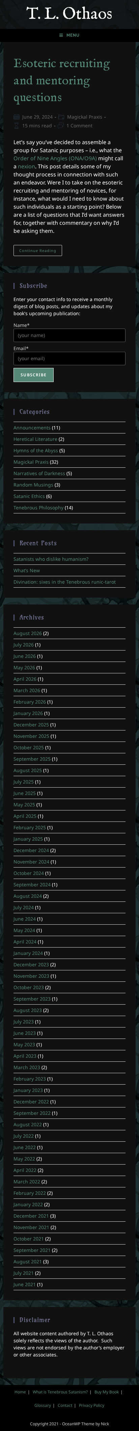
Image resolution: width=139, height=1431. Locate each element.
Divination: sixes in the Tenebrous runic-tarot (64, 582)
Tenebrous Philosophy (38, 507)
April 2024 (24, 941)
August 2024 (27, 896)
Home (20, 1392)
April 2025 (24, 816)
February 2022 (29, 1193)
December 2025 (31, 724)
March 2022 (26, 1181)
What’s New (26, 570)
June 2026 (24, 656)
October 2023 (28, 987)
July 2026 (23, 644)
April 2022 (24, 1170)
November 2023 (31, 976)
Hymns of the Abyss (35, 450)
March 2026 (26, 690)
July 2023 (23, 1021)
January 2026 (28, 713)
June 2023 (24, 1033)
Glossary (42, 1405)
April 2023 (24, 1056)
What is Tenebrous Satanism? (60, 1392)
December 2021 (31, 1216)
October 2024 (28, 873)
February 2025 (29, 827)
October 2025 (28, 747)
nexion (26, 166)
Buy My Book (106, 1392)
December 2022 (31, 1101)
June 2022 (24, 1147)
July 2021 (23, 1273)
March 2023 (26, 1067)
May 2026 (24, 667)
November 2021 (31, 1227)
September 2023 (32, 999)
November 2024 (31, 861)
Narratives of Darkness (39, 473)
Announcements (32, 427)
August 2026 (27, 633)
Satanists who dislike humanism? (50, 559)
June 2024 (24, 919)
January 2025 (28, 839)
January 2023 (28, 1090)
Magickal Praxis (84, 117)
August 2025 (27, 770)
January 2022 (28, 1204)
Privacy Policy (91, 1405)
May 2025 (24, 804)
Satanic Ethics (29, 496)
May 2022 (24, 1158)
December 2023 (31, 964)
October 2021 (28, 1238)
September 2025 (32, 759)
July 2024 (23, 907)
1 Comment (79, 125)
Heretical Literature (35, 439)
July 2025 (23, 781)
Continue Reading (40, 251)
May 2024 (24, 930)
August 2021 (27, 1261)
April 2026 (24, 679)
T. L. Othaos (69, 14)
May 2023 (24, 1044)
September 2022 (32, 1113)
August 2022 (27, 1124)
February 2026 (29, 702)
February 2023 (29, 1079)
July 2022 (23, 1136)
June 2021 (24, 1284)
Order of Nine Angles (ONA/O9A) (55, 158)
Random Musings (33, 484)
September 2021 (32, 1250)
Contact (65, 1405)
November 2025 (31, 736)
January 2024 (28, 953)
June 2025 (24, 793)
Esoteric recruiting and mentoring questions (61, 81)
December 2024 (31, 850)
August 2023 (27, 1010)
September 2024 (32, 884)
